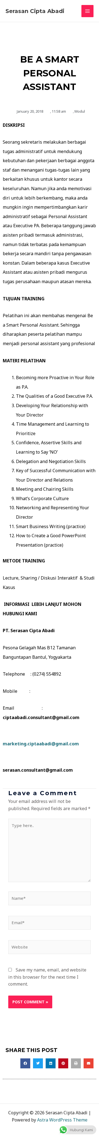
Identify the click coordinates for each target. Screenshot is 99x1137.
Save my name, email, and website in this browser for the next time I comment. (47, 977)
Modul (80, 111)
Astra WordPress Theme (62, 1120)
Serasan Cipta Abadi (35, 11)
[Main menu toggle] (87, 11)
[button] (25, 1063)
